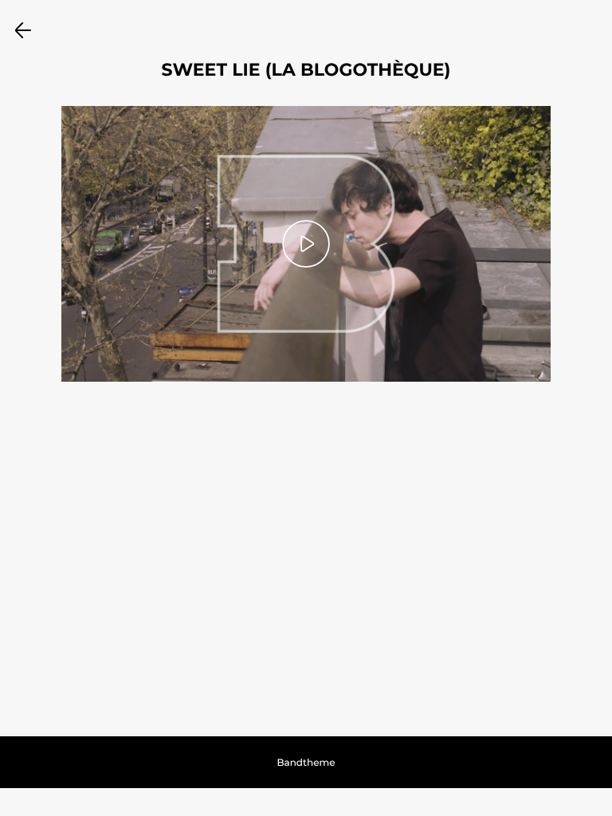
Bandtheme (306, 763)
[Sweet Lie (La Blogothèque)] (306, 244)
